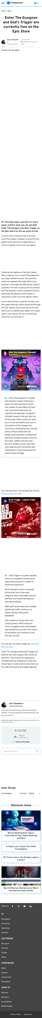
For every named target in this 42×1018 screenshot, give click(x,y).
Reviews (4, 993)
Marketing (5, 928)
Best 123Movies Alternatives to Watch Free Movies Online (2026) (21, 889)
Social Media (6, 1002)
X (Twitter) (18, 906)
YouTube (25, 906)
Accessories (6, 977)
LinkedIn (31, 906)
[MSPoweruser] (15, 3)
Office (3, 957)
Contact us (28, 1014)
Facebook (12, 906)
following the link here (11, 494)
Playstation (5, 982)
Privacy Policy (15, 1014)
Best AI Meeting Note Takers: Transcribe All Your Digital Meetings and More (21, 836)
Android (4, 948)
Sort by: (23, 793)
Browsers (5, 997)
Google (4, 953)
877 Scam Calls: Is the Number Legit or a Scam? (21, 858)
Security (4, 933)
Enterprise (5, 924)
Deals (3, 968)
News (9, 11)
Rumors (4, 973)
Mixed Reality (6, 1006)
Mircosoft (5, 944)
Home (3, 11)
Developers (6, 919)
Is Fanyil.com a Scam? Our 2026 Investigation (21, 847)
